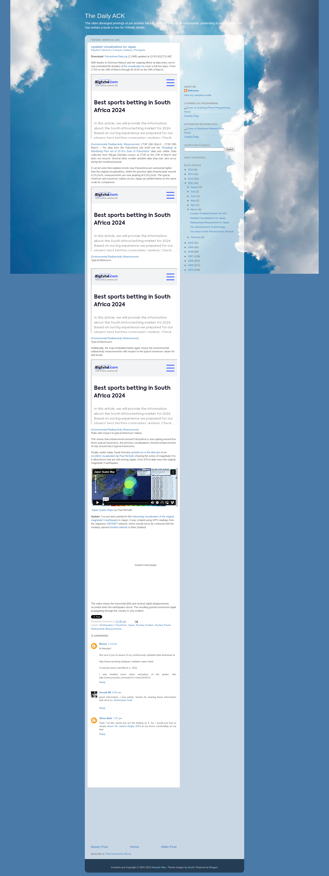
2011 (191, 183)
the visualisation (133, 66)
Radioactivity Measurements (106, 629)
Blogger (213, 867)
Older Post (168, 847)
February (196, 237)
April (193, 205)
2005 (191, 265)
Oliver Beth (105, 718)
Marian (103, 644)
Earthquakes (106, 625)
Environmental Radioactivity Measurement (115, 144)
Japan (131, 625)
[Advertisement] (133, 816)
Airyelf (191, 867)
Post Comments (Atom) (118, 854)
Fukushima (121, 625)
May (193, 200)
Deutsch (106, 50)
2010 (191, 243)
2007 (191, 256)
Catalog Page (191, 116)
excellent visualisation (103, 456)
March (194, 209)
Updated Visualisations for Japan (113, 47)
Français (117, 50)
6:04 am (116, 692)
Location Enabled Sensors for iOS (208, 213)
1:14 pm (112, 644)
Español (95, 50)
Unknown (193, 90)
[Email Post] (136, 621)
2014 (191, 169)
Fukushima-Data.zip (116, 56)
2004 (191, 270)
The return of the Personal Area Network (212, 231)
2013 (191, 174)
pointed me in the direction (145, 452)
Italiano (128, 50)
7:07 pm (117, 718)
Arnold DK (105, 692)
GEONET (112, 523)
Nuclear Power (163, 625)
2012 (191, 178)
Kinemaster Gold (123, 700)
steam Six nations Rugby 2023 (124, 726)
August (195, 187)
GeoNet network (118, 527)
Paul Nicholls (126, 456)
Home (134, 847)
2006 (191, 261)
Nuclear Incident (145, 625)
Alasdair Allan (159, 867)
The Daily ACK (105, 15)
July (193, 191)
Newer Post (99, 847)
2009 (191, 247)
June (194, 196)
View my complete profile (197, 95)
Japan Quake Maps (103, 510)
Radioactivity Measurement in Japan (209, 222)
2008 (191, 251)
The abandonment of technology (207, 227)
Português (139, 50)
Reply (102, 682)
